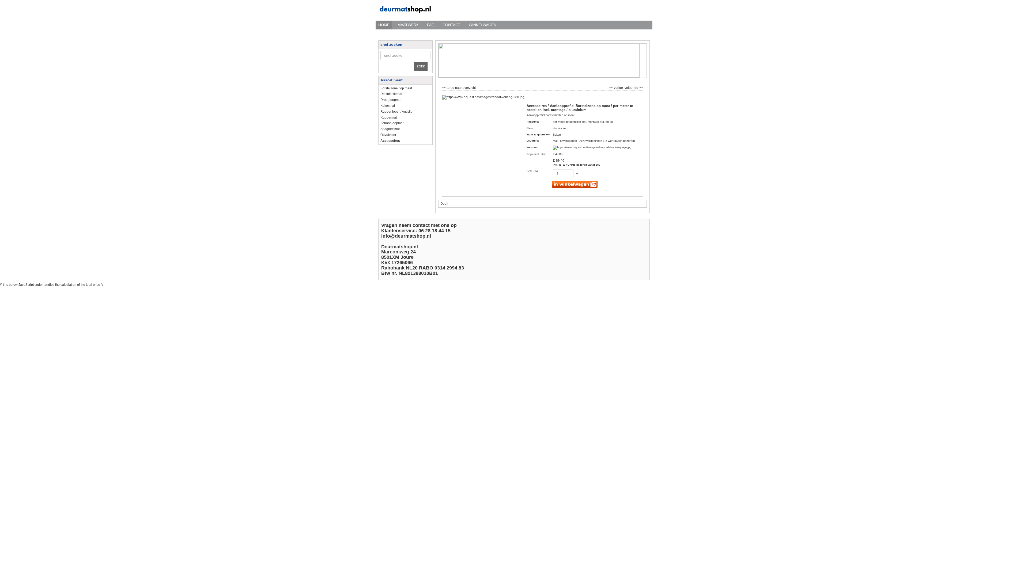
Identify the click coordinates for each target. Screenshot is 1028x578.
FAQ (430, 25)
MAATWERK (408, 25)
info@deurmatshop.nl (406, 236)
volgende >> (633, 87)
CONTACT (451, 25)
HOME (384, 25)
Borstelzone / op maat (396, 88)
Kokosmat (387, 106)
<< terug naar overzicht (459, 87)
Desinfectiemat (391, 94)
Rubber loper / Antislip (396, 111)
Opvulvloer (388, 135)
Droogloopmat (390, 100)
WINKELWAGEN (482, 25)
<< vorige (616, 87)
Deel (443, 204)
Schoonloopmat (391, 123)
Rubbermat (388, 117)
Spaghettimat (390, 129)
